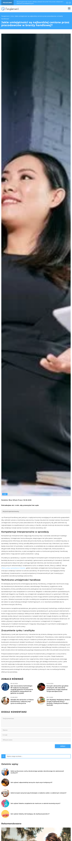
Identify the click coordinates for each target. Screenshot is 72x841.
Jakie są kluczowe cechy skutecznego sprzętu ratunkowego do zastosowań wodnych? (37, 772)
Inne (4, 494)
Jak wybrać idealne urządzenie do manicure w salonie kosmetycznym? (35, 803)
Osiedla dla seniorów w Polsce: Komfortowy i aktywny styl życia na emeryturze (22, 701)
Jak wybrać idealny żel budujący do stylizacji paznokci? (30, 814)
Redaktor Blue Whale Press (11, 500)
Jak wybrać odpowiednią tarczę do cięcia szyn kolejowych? (31, 782)
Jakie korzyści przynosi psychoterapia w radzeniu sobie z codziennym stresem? (38, 793)
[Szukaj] (3, 756)
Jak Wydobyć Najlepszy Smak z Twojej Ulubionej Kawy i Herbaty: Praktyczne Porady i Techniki (58, 702)
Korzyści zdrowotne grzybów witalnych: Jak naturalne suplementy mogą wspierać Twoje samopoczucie (57, 688)
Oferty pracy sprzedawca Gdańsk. (13, 568)
